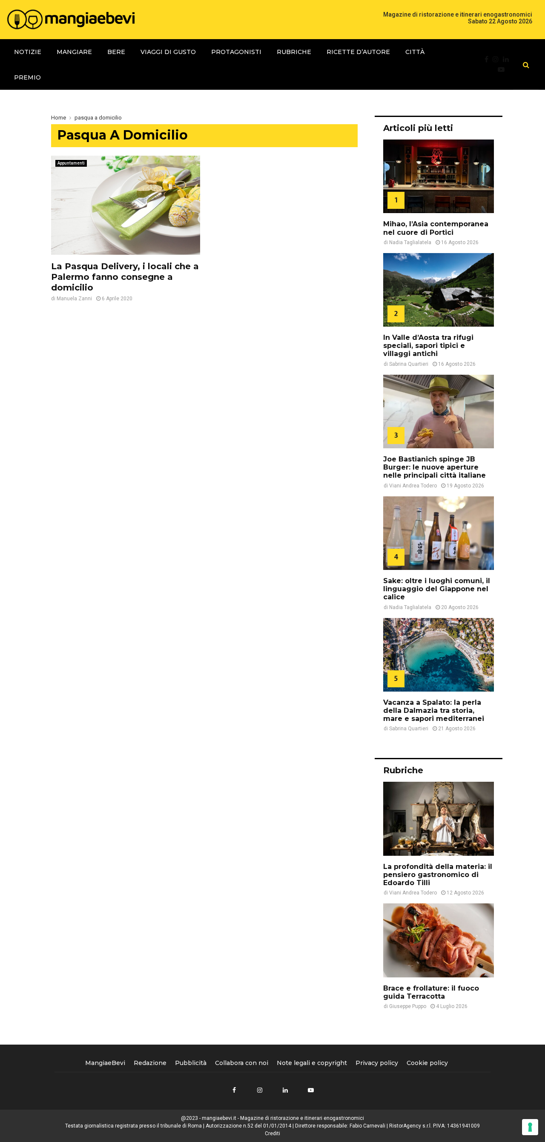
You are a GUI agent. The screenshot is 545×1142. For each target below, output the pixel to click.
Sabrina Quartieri (408, 364)
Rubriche (294, 52)
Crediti (272, 1133)
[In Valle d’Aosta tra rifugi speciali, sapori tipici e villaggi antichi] (438, 290)
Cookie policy (427, 1063)
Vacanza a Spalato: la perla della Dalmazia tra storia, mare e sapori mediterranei (433, 710)
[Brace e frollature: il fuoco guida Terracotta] (438, 940)
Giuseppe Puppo (407, 1006)
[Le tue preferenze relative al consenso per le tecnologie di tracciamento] (530, 1127)
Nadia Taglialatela (410, 242)
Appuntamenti (71, 163)
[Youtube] (503, 70)
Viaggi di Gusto (168, 52)
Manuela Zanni (74, 299)
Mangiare (74, 52)
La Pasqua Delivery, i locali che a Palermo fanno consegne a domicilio (125, 277)
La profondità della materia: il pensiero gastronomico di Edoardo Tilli (437, 875)
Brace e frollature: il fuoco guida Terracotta (431, 992)
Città (415, 52)
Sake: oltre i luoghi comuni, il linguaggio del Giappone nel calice (436, 589)
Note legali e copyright (312, 1063)
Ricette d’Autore (358, 52)
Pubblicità (191, 1063)
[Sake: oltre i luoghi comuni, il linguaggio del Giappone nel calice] (438, 533)
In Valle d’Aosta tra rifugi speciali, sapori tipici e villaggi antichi (428, 345)
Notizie (27, 52)
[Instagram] (498, 59)
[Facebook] (489, 59)
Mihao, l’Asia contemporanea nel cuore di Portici (435, 228)
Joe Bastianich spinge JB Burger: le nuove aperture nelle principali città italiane (434, 467)
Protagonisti (236, 52)
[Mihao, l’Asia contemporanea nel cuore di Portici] (438, 176)
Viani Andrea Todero (413, 486)
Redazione (150, 1063)
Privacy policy (377, 1063)
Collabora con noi (241, 1063)
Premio (27, 77)
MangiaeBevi (105, 1063)
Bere (116, 52)
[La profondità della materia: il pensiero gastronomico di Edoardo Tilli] (438, 818)
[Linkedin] (508, 59)
